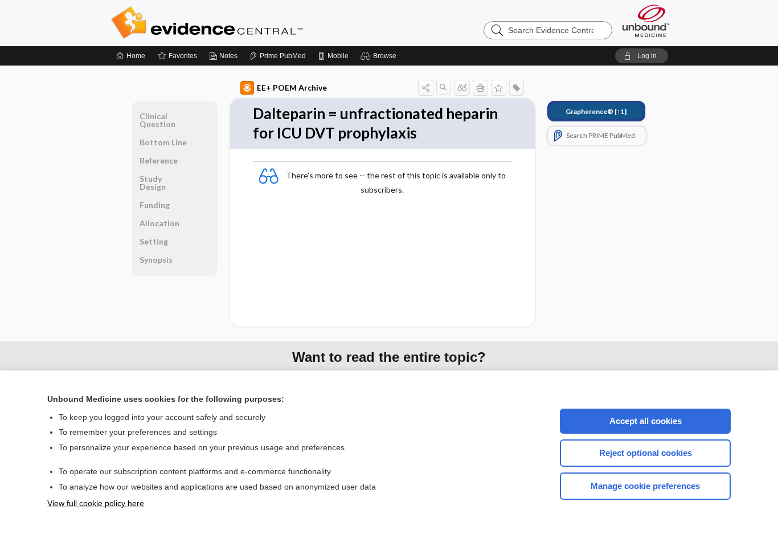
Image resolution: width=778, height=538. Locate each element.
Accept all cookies (645, 421)
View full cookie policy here (95, 503)
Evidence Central (252, 23)
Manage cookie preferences (645, 486)
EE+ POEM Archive (292, 87)
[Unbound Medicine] (646, 21)
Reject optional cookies (645, 453)
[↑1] (596, 111)
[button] (380, 56)
